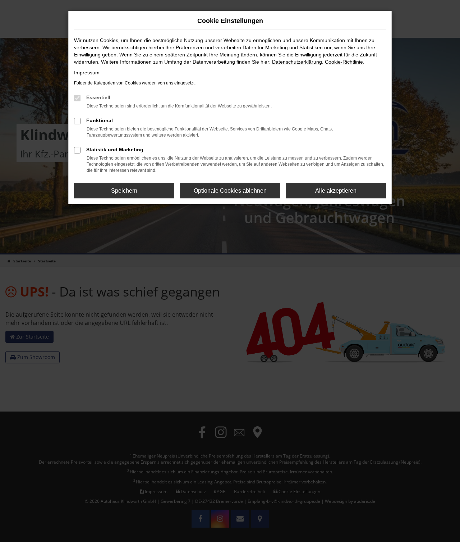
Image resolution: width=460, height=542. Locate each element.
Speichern (124, 191)
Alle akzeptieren (335, 191)
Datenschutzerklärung (297, 62)
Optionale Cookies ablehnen (230, 191)
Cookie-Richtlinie (344, 62)
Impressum (87, 72)
